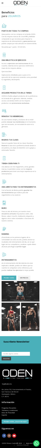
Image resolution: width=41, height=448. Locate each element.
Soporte (4, 415)
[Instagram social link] (9, 436)
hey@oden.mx (7, 384)
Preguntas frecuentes (9, 408)
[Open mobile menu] (2, 3)
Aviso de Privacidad (8, 413)
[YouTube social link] (14, 436)
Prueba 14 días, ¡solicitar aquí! (15, 422)
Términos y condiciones (10, 410)
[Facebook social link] (4, 436)
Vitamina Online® (22, 445)
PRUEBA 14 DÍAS (9, 278)
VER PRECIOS (24, 278)
